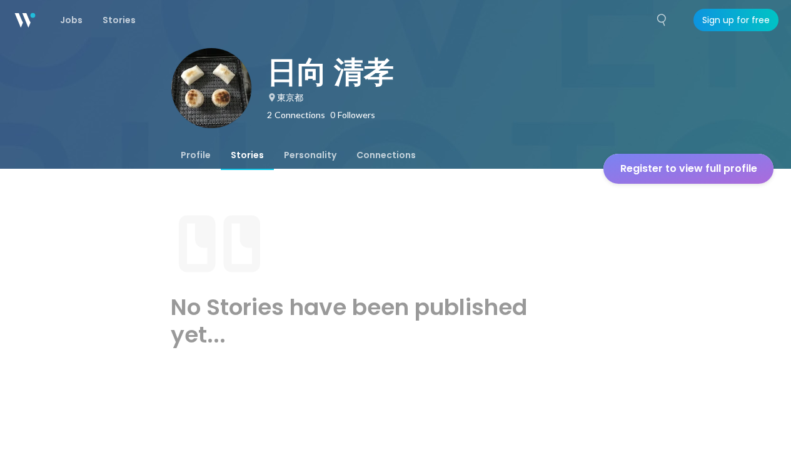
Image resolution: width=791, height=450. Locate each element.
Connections (386, 155)
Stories (247, 155)
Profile (196, 155)
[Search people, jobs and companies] (662, 20)
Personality (310, 155)
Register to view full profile (688, 168)
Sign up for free (736, 20)
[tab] (196, 155)
